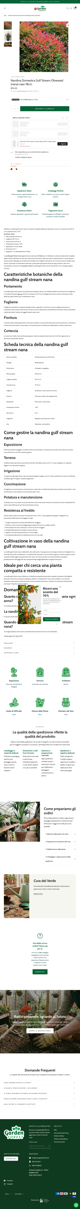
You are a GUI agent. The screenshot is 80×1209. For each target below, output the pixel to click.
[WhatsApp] (12, 169)
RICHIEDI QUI (11, 1158)
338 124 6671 (36, 1162)
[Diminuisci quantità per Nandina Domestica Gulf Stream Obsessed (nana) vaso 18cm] (12, 108)
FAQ (55, 1130)
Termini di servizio (59, 1142)
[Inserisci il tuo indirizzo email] (49, 1145)
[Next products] (67, 117)
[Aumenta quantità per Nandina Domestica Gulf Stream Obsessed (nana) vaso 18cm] (17, 108)
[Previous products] (63, 117)
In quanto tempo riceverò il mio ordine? (21, 1088)
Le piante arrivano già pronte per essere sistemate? (25, 1093)
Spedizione (8, 643)
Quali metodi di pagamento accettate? (20, 1104)
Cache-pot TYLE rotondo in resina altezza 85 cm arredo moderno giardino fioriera (38, 141)
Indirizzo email (33, 1142)
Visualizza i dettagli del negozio (23, 157)
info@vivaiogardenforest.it (40, 1158)
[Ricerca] (67, 8)
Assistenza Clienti (11, 652)
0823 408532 (36, 1165)
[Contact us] (76, 1205)
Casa (5, 15)
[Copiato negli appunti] (17, 169)
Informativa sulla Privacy (61, 1133)
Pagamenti (8, 648)
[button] (40, 1030)
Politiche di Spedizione (61, 1139)
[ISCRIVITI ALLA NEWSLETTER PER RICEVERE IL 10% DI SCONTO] (40, 2)
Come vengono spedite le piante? (17, 1082)
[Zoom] (68, 25)
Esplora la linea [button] (38, 894)
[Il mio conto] (70, 8)
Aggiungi (63, 124)
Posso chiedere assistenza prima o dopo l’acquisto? (26, 1099)
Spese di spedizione (23, 91)
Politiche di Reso (59, 1136)
